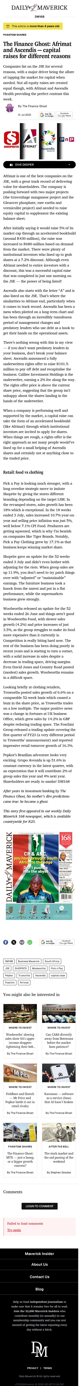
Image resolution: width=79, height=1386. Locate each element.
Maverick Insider (39, 1253)
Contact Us (39, 1276)
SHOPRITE (21, 968)
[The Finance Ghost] (9, 108)
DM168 (9, 961)
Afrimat (24, 982)
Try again (14, 1229)
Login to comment (39, 1206)
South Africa (52, 961)
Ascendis (40, 975)
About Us (39, 1264)
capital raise (58, 975)
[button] (46, 115)
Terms (47, 1368)
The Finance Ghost (34, 106)
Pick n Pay (57, 968)
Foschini (10, 982)
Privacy (32, 1368)
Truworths (24, 975)
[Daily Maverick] (39, 7)
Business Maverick (29, 961)
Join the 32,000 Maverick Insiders (36, 1311)
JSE (7, 968)
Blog (39, 1289)
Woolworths (39, 968)
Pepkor (9, 975)
